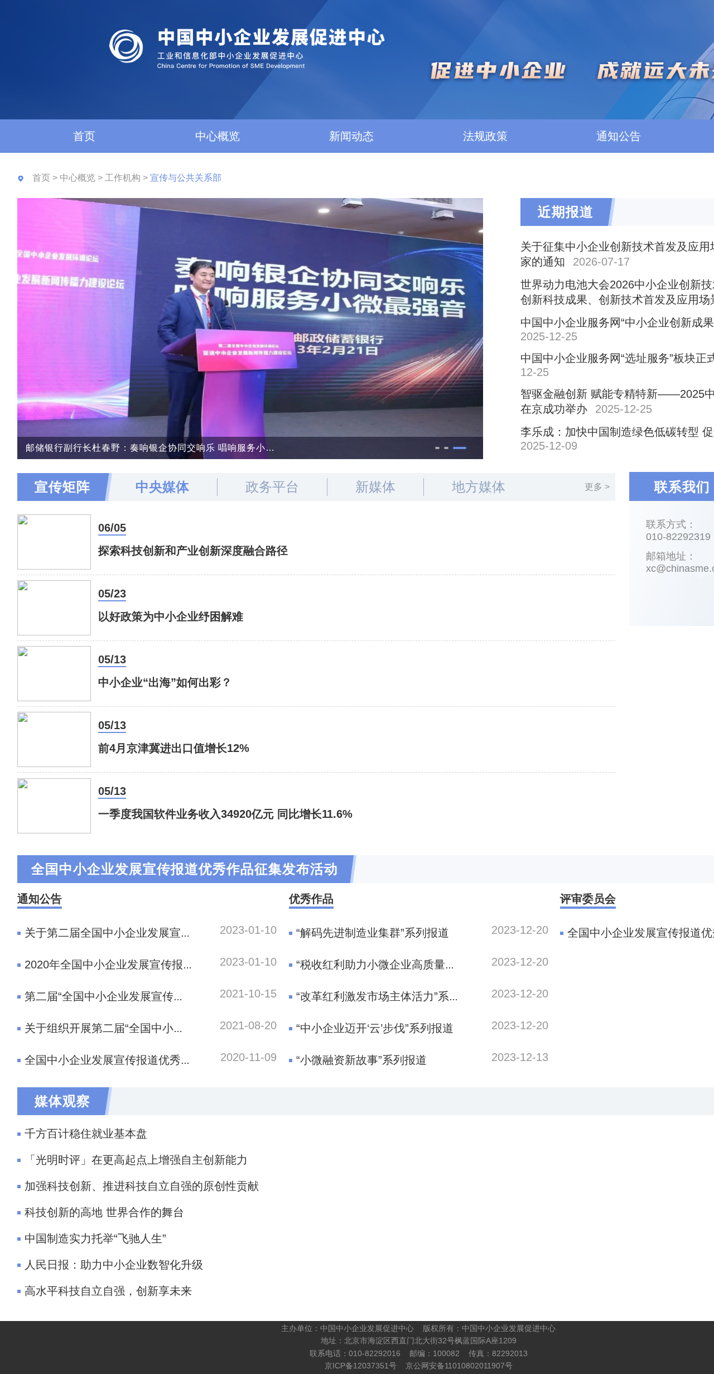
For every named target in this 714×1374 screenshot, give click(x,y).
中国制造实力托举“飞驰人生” (95, 1238)
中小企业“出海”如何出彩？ (165, 682)
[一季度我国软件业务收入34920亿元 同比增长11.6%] (54, 805)
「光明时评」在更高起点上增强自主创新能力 (136, 1160)
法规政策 (485, 136)
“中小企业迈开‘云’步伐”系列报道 (375, 1028)
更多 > (597, 486)
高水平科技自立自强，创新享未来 (108, 1291)
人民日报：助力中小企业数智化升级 (114, 1265)
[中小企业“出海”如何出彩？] (54, 673)
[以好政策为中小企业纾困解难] (54, 607)
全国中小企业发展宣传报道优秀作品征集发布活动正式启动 (170, 1060)
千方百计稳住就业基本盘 (86, 1133)
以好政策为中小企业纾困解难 (170, 616)
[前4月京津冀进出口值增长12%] (54, 739)
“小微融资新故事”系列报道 (361, 1060)
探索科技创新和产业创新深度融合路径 (193, 550)
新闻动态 (351, 136)
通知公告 (618, 136)
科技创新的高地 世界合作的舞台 (104, 1212)
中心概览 (217, 136)
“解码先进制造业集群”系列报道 (372, 933)
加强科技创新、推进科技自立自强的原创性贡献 (142, 1186)
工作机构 (124, 177)
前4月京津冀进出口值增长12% (173, 748)
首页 (84, 136)
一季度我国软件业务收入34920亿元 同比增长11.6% (225, 814)
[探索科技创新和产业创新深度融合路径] (54, 542)
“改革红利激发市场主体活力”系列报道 (389, 996)
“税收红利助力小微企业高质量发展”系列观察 (406, 964)
